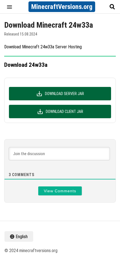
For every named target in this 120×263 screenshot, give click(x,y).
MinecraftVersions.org (61, 7)
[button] (9, 7)
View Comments (60, 191)
